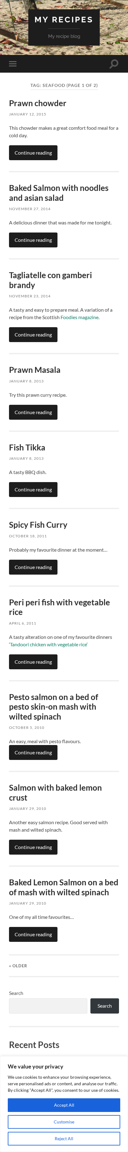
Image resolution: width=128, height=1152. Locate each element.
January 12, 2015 (27, 114)
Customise (64, 1121)
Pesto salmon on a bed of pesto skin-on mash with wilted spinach (53, 706)
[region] (64, 1104)
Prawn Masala (35, 370)
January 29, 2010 (27, 808)
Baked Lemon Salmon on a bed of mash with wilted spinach (63, 887)
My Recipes (64, 19)
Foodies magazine (79, 317)
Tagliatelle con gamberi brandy (50, 280)
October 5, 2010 (26, 727)
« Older (18, 965)
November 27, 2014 (30, 208)
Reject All (64, 1138)
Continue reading (33, 153)
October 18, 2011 (28, 536)
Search (16, 993)
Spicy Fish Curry (38, 525)
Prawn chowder (37, 103)
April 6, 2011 (22, 623)
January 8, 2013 (26, 381)
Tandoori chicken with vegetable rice (48, 644)
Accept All (64, 1105)
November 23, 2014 (30, 296)
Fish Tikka (27, 447)
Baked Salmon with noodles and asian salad (58, 193)
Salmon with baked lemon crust (55, 792)
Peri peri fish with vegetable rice (59, 607)
